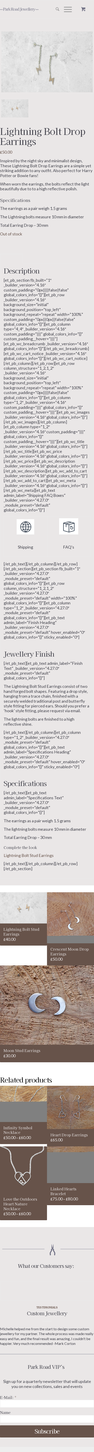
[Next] (87, 1306)
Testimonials (47, 1307)
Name (5, 1412)
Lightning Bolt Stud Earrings (29, 855)
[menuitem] (55, 9)
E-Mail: (8, 1397)
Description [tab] (11, 258)
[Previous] (7, 1306)
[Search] (55, 9)
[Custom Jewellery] (47, 1291)
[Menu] (65, 9)
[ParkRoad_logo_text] (28, 9)
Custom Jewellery (47, 1313)
